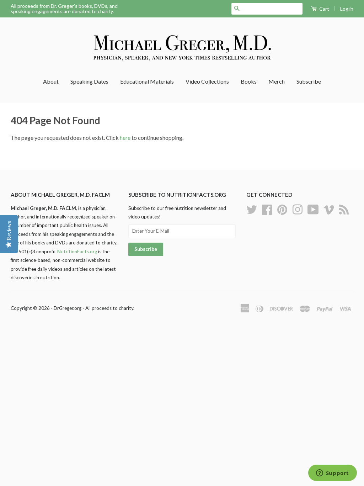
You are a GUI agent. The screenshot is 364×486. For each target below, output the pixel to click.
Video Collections (207, 81)
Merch (276, 81)
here (125, 137)
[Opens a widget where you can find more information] (332, 473)
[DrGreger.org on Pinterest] (282, 208)
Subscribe (308, 81)
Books (249, 81)
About (51, 81)
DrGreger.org (67, 308)
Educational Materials (147, 81)
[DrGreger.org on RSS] (344, 208)
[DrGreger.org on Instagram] (297, 208)
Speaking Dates (89, 81)
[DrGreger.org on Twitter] (251, 208)
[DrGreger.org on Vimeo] (328, 208)
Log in (346, 9)
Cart (323, 9)
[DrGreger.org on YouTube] (313, 208)
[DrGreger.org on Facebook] (267, 208)
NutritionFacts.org (77, 251)
